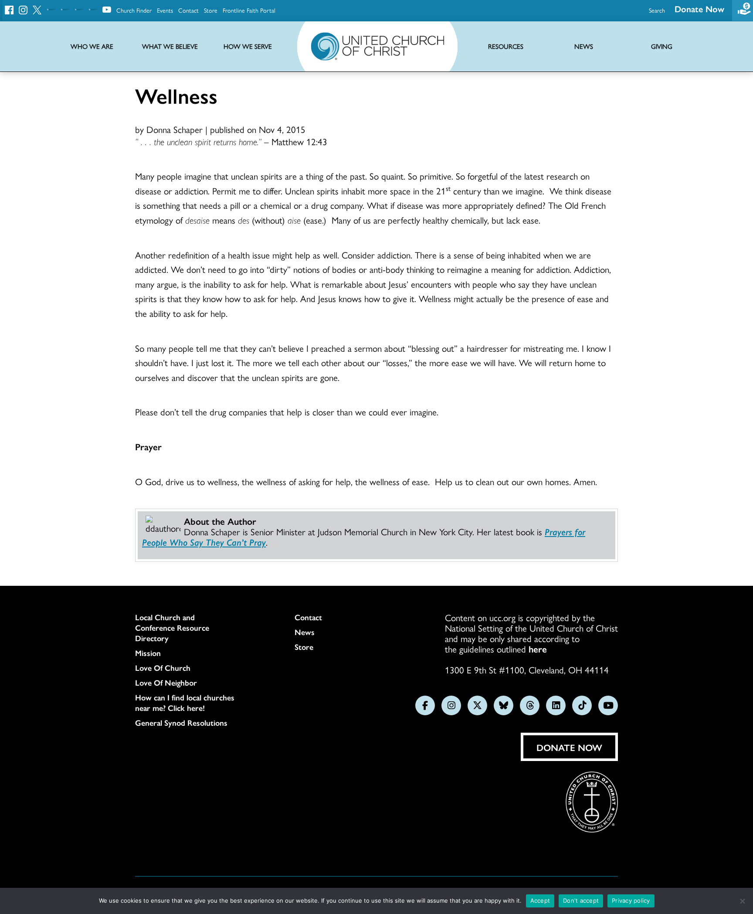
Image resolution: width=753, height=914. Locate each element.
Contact (188, 10)
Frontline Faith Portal (249, 10)
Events (165, 10)
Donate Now (699, 8)
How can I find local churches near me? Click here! (184, 702)
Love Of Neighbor (166, 682)
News (305, 632)
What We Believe (170, 46)
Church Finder (134, 10)
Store (210, 10)
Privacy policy (631, 900)
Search (657, 10)
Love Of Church (162, 668)
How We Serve (248, 46)
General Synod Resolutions (181, 722)
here (538, 648)
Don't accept (581, 900)
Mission (148, 653)
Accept (540, 900)
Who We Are (92, 46)
